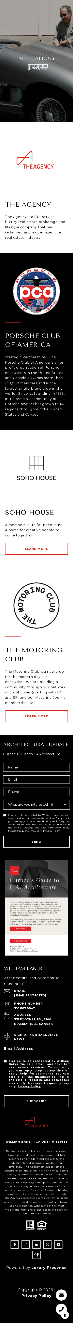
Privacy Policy (51, 830)
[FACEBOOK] (15, 1244)
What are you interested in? (30, 804)
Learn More (36, 549)
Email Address (18, 1049)
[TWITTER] (47, 1244)
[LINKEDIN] (36, 1244)
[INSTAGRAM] (25, 1244)
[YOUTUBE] (58, 1244)
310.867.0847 (24, 1008)
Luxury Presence (49, 1267)
